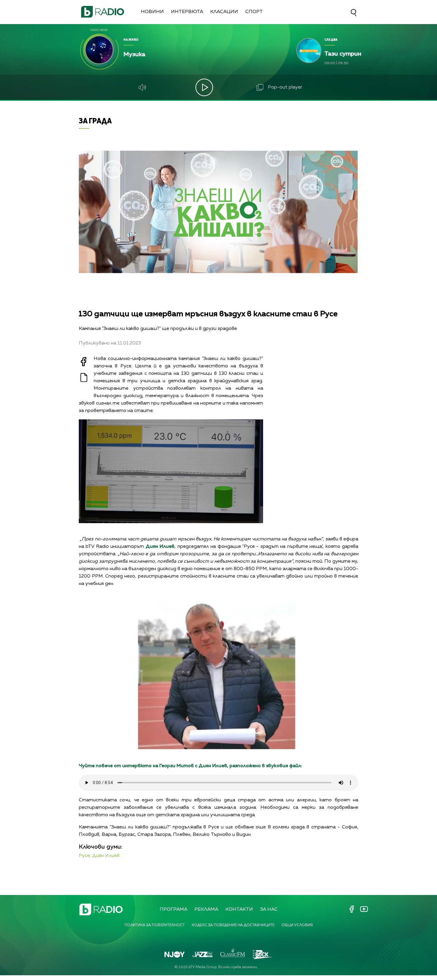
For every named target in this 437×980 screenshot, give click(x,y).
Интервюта (187, 12)
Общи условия (297, 925)
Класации (224, 12)
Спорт (254, 12)
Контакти (239, 909)
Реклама (206, 909)
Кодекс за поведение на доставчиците (233, 925)
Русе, (85, 855)
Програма (173, 909)
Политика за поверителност (155, 925)
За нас (269, 909)
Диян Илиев (106, 855)
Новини (152, 12)
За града (95, 120)
